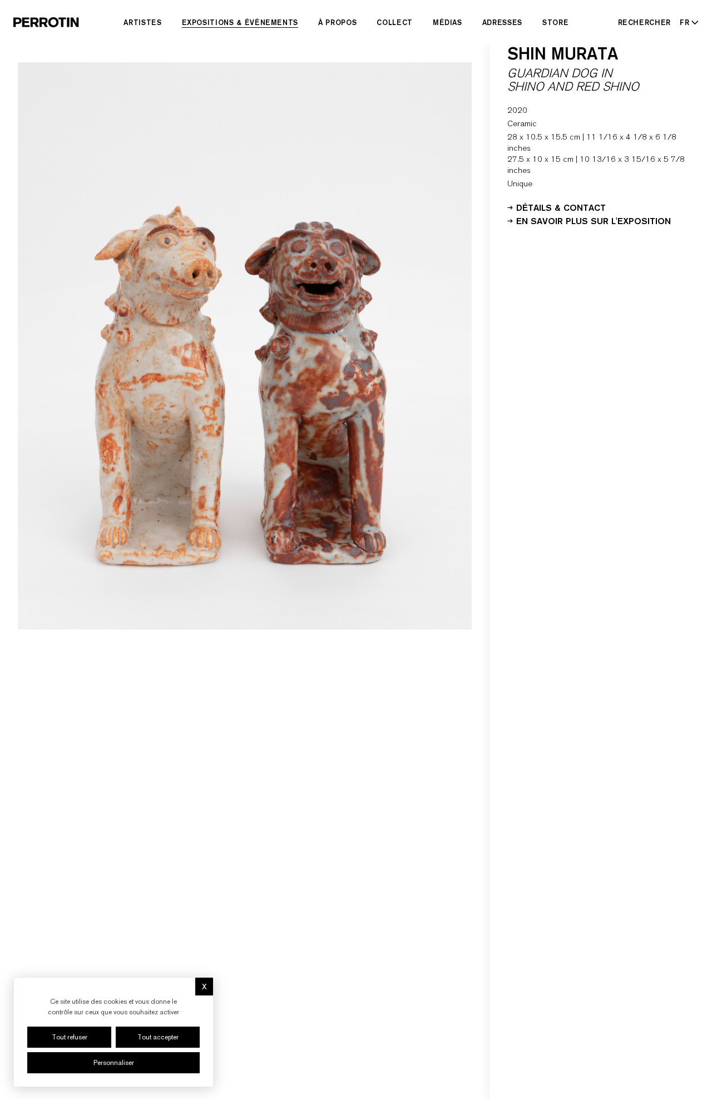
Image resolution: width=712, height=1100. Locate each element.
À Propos (337, 22)
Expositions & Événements (240, 22)
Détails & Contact (561, 206)
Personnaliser (113, 1062)
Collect (395, 22)
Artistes (142, 22)
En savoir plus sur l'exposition (593, 220)
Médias (447, 22)
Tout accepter (158, 1037)
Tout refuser (69, 1037)
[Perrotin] (46, 22)
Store (555, 22)
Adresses (502, 22)
